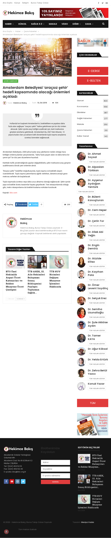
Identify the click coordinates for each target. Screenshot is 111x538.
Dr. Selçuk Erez (97, 298)
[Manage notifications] (6, 531)
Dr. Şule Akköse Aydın (98, 323)
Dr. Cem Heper (97, 210)
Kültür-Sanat (83, 136)
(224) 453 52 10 (15, 466)
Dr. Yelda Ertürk (98, 359)
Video (65, 23)
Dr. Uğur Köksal (98, 349)
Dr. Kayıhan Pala (95, 273)
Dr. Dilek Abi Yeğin (95, 233)
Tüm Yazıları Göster (97, 162)
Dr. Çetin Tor (96, 221)
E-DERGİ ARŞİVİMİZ (92, 72)
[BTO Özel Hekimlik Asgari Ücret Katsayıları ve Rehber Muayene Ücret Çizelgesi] (15, 262)
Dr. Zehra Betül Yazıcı (97, 372)
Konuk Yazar (96, 383)
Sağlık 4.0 (36, 23)
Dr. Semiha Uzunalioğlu (96, 310)
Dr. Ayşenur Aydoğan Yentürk (95, 183)
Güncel (22, 23)
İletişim (25, 2)
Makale (53, 23)
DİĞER (76, 23)
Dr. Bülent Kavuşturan (96, 198)
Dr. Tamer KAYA (94, 337)
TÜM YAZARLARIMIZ (92, 404)
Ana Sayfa (7, 2)
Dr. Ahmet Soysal (94, 155)
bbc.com (13, 193)
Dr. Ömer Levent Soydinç (98, 286)
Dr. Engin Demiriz (93, 246)
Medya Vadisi (87, 522)
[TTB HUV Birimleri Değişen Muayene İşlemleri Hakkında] (59, 262)
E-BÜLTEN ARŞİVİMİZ (92, 82)
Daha (88, 23)
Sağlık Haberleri (84, 118)
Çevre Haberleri (10, 81)
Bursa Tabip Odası (39, 2)
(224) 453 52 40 (15, 469)
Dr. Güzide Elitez (94, 260)
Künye (17, 2)
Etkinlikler (81, 112)
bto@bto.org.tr (19, 471)
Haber (8, 23)
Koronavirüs (82, 106)
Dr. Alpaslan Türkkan (96, 168)
